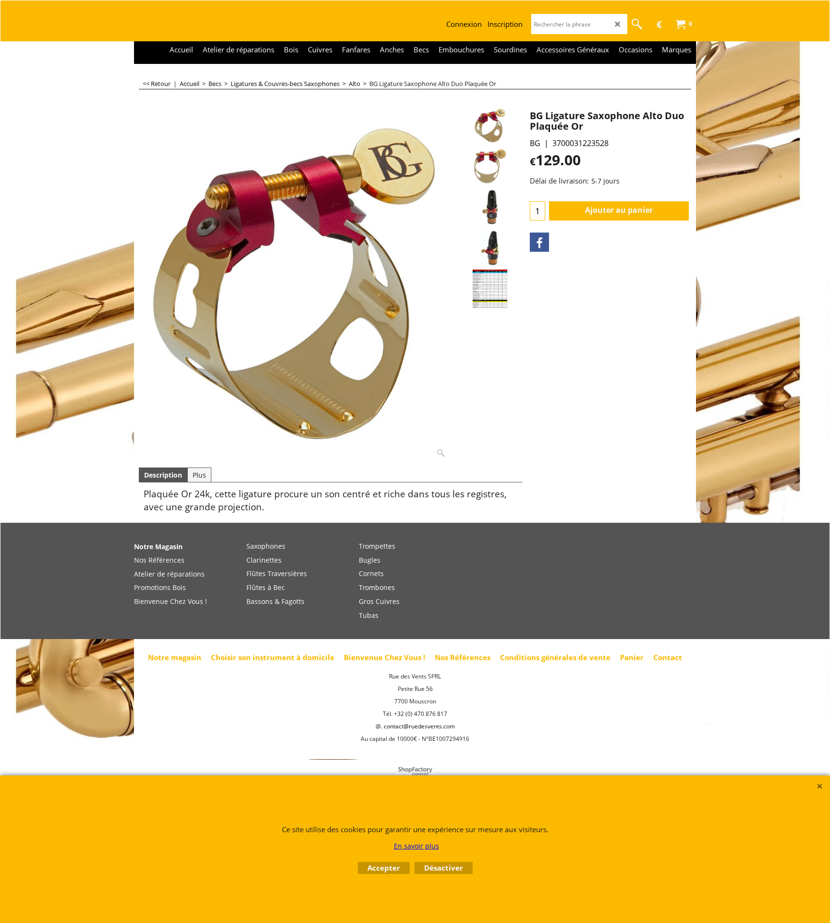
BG (535, 143)
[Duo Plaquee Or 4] (490, 248)
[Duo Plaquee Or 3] (490, 207)
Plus (199, 475)
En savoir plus (416, 845)
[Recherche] (637, 24)
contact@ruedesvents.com (419, 726)
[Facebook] (539, 242)
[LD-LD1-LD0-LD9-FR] (490, 289)
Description (163, 475)
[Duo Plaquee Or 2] (490, 166)
